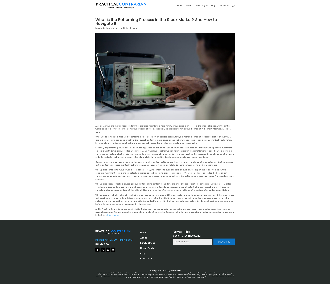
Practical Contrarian (107, 28)
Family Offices (147, 242)
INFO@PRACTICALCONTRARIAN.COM (114, 239)
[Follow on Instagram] (108, 250)
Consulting (200, 6)
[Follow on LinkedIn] (113, 250)
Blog (213, 6)
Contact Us (224, 6)
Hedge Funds (147, 248)
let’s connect (113, 215)
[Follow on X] (103, 250)
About (189, 6)
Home (180, 6)
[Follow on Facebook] (97, 250)
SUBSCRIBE (224, 241)
